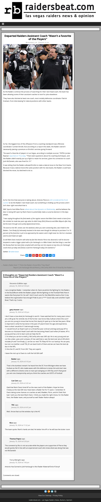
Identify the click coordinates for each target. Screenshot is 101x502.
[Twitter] (45, 491)
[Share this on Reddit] (40, 255)
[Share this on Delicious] (53, 255)
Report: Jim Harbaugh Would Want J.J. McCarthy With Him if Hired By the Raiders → (43, 267)
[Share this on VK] (43, 255)
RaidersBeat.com (32, 42)
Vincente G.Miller (16, 283)
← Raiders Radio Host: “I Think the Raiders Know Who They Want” (25, 265)
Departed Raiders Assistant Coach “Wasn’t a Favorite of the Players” (37, 37)
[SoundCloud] (49, 491)
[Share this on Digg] (47, 255)
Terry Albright (15, 460)
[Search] (55, 491)
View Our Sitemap (44, 495)
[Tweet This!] (26, 255)
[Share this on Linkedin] (50, 255)
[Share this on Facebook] (30, 255)
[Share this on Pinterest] (37, 255)
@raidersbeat (14, 252)
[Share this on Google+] (33, 255)
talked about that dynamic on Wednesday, (40, 209)
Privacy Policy (58, 495)
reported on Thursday (17, 156)
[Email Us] (52, 491)
